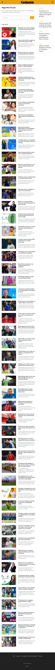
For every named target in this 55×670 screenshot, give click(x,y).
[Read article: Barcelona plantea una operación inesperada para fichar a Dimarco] (9, 57)
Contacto (18, 656)
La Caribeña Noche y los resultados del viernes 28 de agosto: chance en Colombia (26, 141)
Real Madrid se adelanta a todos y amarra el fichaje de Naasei (26, 277)
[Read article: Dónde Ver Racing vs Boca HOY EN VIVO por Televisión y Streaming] (9, 592)
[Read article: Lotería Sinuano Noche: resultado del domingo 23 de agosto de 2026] (9, 580)
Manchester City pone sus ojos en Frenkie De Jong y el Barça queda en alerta (26, 415)
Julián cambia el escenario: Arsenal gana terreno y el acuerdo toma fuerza (26, 315)
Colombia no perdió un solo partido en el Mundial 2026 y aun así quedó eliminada (26, 515)
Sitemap (40, 656)
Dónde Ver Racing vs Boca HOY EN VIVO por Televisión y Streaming (26, 588)
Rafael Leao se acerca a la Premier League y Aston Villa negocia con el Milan (26, 428)
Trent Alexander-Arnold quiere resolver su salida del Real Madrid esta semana (26, 91)
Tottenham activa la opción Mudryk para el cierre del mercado (26, 538)
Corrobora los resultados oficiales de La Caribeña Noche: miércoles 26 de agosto (26, 290)
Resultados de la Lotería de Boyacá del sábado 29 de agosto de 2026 (26, 28)
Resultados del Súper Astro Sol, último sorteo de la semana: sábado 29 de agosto (26, 78)
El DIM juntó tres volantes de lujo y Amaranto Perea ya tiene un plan (26, 364)
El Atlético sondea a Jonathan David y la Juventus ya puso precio (26, 177)
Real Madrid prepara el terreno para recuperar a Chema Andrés (26, 637)
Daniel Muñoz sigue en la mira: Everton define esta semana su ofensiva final (25, 390)
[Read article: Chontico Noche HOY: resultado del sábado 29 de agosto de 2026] (9, 45)
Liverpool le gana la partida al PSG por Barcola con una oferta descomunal (26, 241)
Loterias (41, 8)
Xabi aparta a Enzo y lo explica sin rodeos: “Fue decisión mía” (26, 190)
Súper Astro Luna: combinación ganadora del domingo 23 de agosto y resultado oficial (26, 564)
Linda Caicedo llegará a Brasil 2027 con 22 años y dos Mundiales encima (26, 502)
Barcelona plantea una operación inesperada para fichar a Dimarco (26, 53)
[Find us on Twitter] (27, 666)
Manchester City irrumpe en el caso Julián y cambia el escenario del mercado (26, 166)
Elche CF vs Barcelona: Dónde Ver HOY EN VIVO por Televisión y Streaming (26, 614)
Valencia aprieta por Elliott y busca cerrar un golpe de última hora (26, 153)
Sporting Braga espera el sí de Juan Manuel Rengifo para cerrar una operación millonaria (26, 378)
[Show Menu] (2, 2)
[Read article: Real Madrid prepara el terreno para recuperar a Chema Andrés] (9, 641)
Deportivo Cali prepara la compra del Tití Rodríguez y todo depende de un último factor (26, 626)
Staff (14, 656)
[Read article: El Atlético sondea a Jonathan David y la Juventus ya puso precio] (9, 181)
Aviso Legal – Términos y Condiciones (29, 656)
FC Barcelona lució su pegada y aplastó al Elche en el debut (25, 600)
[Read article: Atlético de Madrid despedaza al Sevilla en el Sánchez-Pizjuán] (9, 69)
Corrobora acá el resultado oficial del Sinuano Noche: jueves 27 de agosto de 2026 (26, 215)
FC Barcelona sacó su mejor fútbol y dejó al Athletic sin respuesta (26, 252)
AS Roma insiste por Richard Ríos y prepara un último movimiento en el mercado (26, 452)
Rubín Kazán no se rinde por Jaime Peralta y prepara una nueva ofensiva (26, 340)
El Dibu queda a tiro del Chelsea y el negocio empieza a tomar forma (26, 302)
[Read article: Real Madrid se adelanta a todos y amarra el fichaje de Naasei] (9, 281)
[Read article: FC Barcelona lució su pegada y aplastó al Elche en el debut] (9, 604)
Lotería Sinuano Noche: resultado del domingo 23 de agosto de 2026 (26, 576)
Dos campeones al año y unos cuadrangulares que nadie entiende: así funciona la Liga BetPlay (26, 477)
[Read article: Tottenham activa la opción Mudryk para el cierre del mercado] (9, 542)
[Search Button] (52, 2)
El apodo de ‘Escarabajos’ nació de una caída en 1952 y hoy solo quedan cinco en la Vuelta (26, 527)
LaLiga (40, 31)
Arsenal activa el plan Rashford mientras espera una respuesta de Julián (26, 116)
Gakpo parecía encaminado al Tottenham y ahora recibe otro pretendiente (25, 403)
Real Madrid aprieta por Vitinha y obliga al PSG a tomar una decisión (26, 439)
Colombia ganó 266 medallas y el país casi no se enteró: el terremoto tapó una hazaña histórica (26, 465)
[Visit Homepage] (27, 2)
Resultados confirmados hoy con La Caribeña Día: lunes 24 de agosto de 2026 (26, 490)
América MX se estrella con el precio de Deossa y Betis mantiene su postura (26, 228)
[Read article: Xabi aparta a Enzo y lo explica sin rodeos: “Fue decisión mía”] (9, 194)
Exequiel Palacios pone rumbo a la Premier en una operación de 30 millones (26, 353)
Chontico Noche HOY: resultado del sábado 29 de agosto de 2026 (26, 40)
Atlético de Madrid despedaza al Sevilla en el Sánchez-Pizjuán (25, 65)
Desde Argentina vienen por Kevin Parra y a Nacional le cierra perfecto (26, 327)
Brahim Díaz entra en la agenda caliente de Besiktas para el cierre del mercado (26, 552)
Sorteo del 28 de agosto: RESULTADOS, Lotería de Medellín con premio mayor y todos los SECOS (26, 129)
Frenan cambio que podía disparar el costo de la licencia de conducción (26, 103)
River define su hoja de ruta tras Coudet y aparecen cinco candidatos (25, 265)
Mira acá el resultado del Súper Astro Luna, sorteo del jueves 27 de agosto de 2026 (26, 203)
